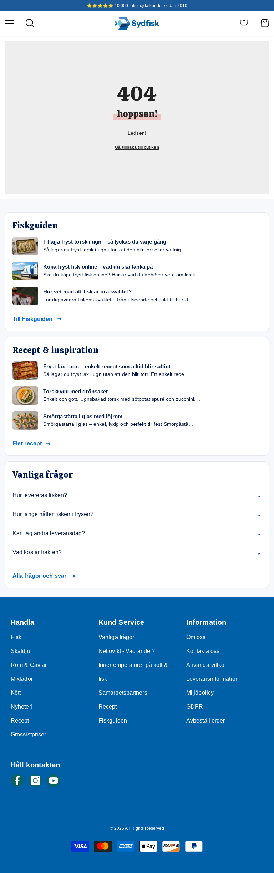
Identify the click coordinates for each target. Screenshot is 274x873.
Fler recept (27, 443)
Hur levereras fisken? (137, 495)
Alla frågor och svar (39, 576)
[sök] (30, 23)
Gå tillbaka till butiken (137, 147)
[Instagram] (35, 780)
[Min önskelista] (244, 23)
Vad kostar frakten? (137, 552)
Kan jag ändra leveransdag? (137, 533)
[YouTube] (53, 780)
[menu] (9, 23)
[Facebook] (17, 780)
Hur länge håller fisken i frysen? (137, 514)
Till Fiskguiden (32, 319)
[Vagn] (265, 23)
